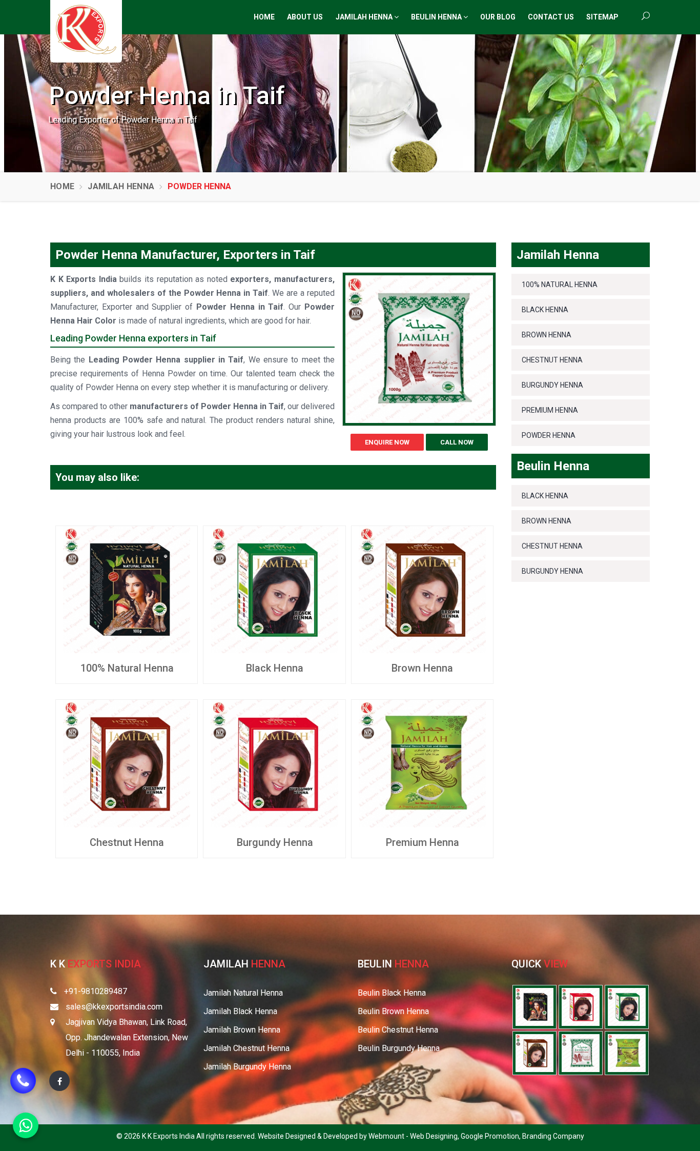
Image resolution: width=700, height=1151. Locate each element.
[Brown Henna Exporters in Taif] (534, 1052)
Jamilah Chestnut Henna (246, 1048)
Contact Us (551, 17)
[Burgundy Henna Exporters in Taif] (581, 1006)
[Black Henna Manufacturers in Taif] (274, 589)
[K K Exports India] (86, 29)
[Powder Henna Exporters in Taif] (581, 1052)
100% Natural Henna (127, 668)
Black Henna (274, 668)
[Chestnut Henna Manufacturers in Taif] (126, 763)
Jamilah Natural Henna (243, 993)
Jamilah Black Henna (240, 1011)
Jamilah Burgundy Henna (247, 1067)
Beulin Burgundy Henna (399, 1048)
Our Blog (498, 17)
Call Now (456, 442)
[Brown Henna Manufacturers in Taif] (422, 589)
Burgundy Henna (275, 842)
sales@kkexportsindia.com (114, 1007)
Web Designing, (435, 1136)
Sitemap (602, 17)
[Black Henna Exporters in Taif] (627, 1006)
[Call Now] (23, 1085)
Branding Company (553, 1136)
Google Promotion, (491, 1136)
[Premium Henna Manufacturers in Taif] (422, 763)
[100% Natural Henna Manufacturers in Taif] (126, 589)
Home (264, 17)
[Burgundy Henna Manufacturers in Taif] (274, 763)
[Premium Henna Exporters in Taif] (627, 1052)
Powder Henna (548, 435)
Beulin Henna (437, 17)
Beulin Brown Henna (393, 1011)
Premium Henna (422, 842)
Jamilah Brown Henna (241, 1030)
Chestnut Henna (127, 842)
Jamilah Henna (365, 17)
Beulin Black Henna (392, 993)
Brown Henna (422, 668)
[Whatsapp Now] (25, 1125)
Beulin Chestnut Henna (398, 1030)
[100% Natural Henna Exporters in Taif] (534, 1006)
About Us (305, 17)
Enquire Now (387, 442)
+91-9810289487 (95, 991)
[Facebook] (59, 1081)
